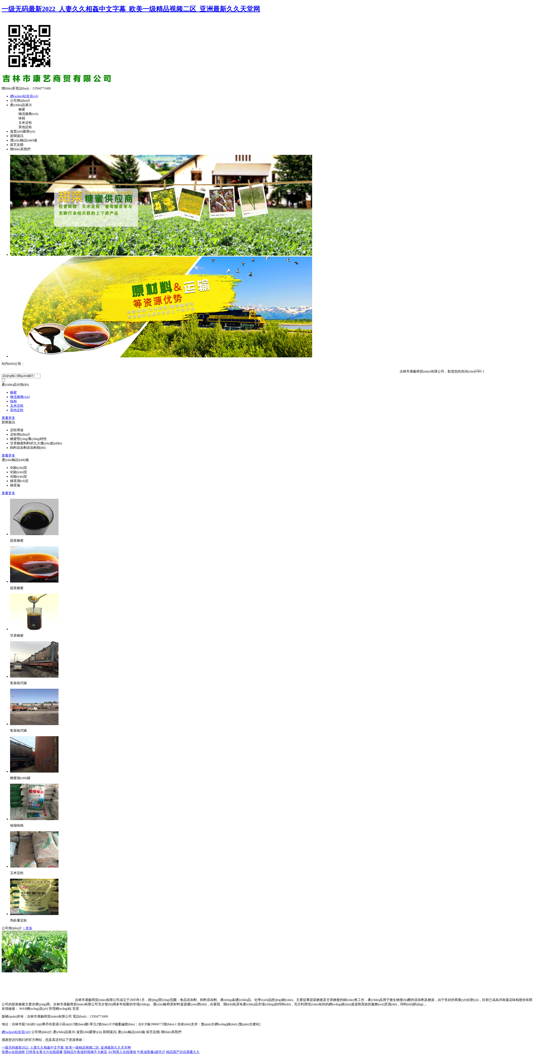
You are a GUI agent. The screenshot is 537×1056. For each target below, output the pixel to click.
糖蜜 (13, 392)
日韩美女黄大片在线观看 (44, 1052)
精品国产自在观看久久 (183, 1052)
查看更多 (8, 418)
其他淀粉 (16, 410)
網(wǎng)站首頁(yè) (24, 96)
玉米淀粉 (16, 405)
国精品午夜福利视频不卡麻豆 (85, 1052)
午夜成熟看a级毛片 (151, 1052)
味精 (13, 401)
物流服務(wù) (20, 397)
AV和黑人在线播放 (122, 1052)
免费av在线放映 (13, 1052)
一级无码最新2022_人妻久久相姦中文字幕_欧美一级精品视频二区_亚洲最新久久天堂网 (131, 9)
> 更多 (27, 928)
